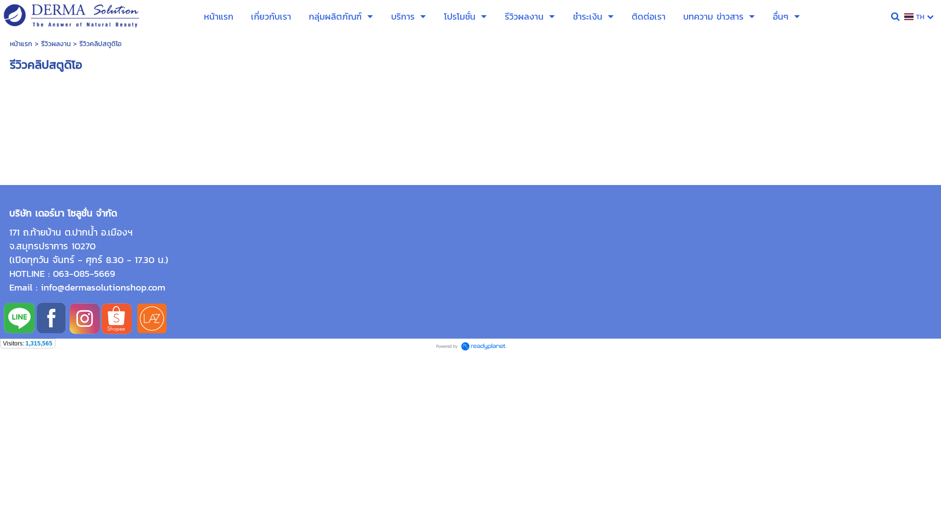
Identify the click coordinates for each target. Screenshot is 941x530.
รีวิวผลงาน (56, 44)
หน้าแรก (21, 44)
